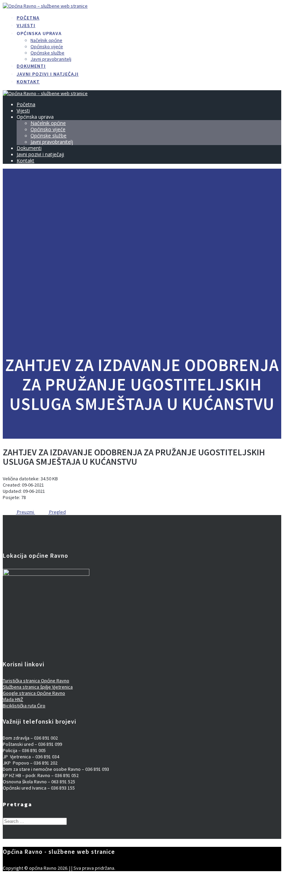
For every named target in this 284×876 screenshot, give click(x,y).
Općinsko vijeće (46, 46)
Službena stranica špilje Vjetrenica (38, 687)
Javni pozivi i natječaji (48, 74)
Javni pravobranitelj (50, 59)
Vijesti (26, 25)
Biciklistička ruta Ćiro (24, 705)
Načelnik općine (46, 40)
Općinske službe (47, 53)
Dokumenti (31, 66)
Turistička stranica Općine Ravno (36, 680)
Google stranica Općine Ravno (34, 693)
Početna (28, 18)
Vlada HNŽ (13, 699)
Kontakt (28, 81)
